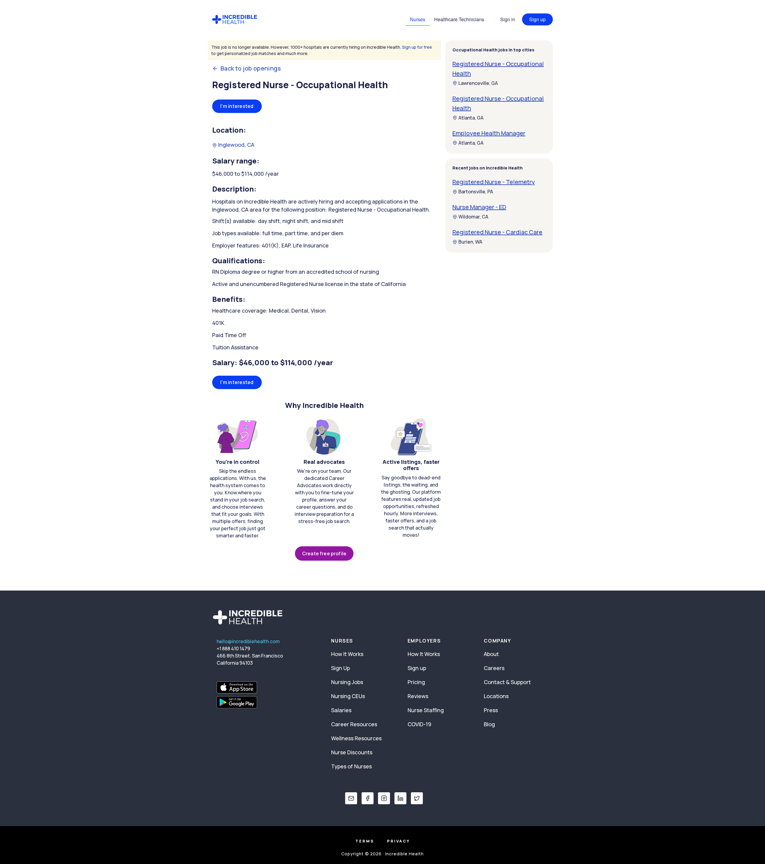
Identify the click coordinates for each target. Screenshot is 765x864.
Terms (364, 841)
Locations (496, 696)
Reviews (418, 696)
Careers (494, 668)
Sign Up (340, 668)
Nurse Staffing (426, 710)
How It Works (347, 653)
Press (491, 710)
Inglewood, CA (235, 144)
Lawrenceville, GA (478, 83)
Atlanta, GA (471, 117)
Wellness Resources (356, 738)
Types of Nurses (351, 766)
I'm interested (237, 106)
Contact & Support (507, 682)
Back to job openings (251, 68)
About (491, 653)
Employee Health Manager (488, 133)
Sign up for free (417, 47)
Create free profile (324, 553)
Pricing (416, 682)
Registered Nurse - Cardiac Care (497, 232)
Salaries (341, 710)
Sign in (507, 19)
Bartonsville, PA (475, 192)
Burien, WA (470, 242)
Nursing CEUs (348, 696)
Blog (489, 724)
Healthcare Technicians (459, 19)
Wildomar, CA (473, 217)
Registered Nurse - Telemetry (493, 182)
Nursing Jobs (347, 682)
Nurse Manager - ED (479, 207)
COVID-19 (419, 724)
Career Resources (354, 724)
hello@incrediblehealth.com (248, 641)
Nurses (417, 19)
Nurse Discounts (351, 752)
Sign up (537, 19)
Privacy (398, 841)
